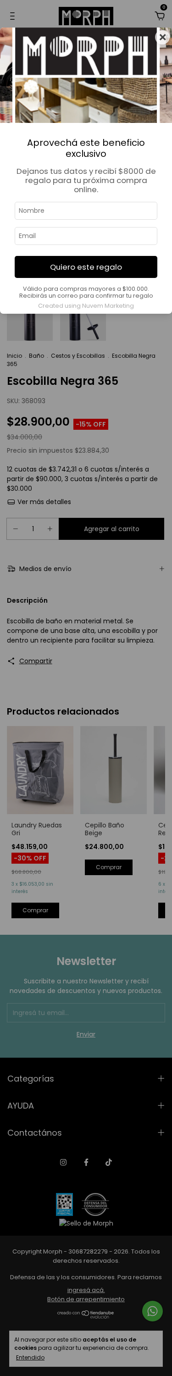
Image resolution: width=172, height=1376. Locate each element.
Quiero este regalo (86, 266)
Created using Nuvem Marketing (86, 306)
